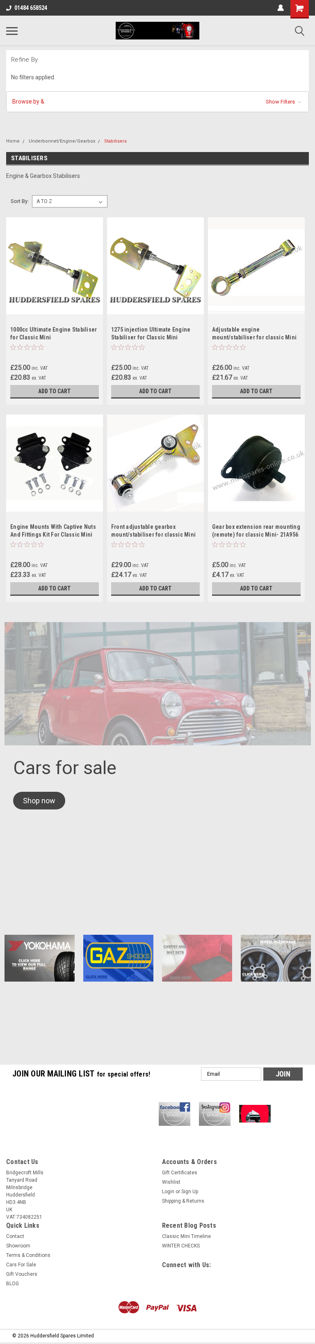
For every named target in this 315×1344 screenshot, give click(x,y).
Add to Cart (54, 391)
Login (168, 1191)
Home (13, 141)
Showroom (18, 1246)
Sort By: (20, 201)
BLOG (12, 1283)
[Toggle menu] (12, 31)
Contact (15, 1236)
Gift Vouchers (21, 1274)
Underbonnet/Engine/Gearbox (62, 141)
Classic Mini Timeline (186, 1236)
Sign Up (189, 1191)
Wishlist (171, 1182)
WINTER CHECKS (181, 1246)
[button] (157, 101)
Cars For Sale (21, 1265)
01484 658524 (30, 8)
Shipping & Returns (183, 1201)
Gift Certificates (179, 1173)
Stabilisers (115, 141)
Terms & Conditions (28, 1255)
